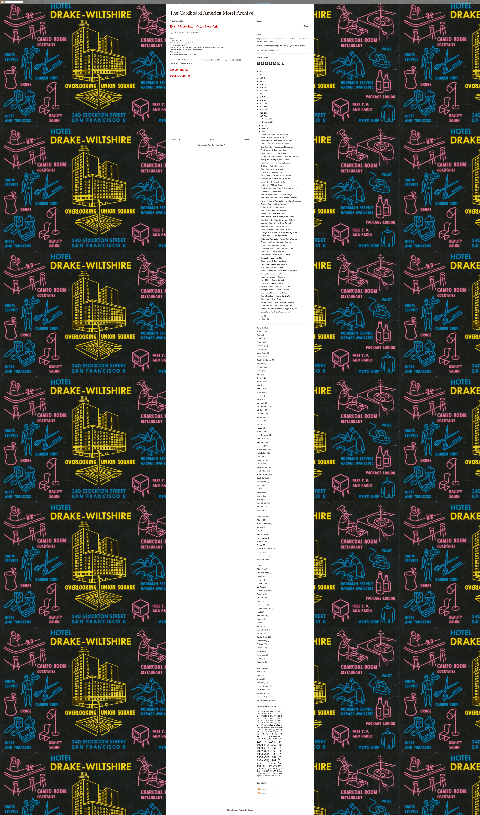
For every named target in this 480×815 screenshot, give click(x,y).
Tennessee (261, 482)
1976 (275, 768)
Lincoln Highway (263, 686)
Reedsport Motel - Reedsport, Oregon (274, 150)
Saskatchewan (262, 556)
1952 (270, 736)
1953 (280, 736)
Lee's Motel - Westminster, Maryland (274, 264)
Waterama (260, 662)
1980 (280, 771)
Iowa (258, 385)
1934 (265, 725)
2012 (262, 107)
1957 (272, 741)
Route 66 (260, 697)
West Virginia (261, 503)
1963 (273, 750)
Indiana (259, 381)
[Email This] (230, 60)
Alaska (259, 335)
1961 (273, 747)
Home (212, 139)
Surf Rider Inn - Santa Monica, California (275, 179)
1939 (272, 727)
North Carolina (262, 449)
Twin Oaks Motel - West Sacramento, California (278, 220)
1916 (278, 716)
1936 (278, 725)
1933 (258, 725)
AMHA (259, 675)
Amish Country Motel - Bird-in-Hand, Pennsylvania (279, 271)
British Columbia (263, 524)
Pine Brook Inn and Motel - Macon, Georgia (276, 195)
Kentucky (260, 392)
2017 (262, 91)
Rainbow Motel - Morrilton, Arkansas (274, 204)
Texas (259, 485)
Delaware (260, 356)
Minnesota (260, 414)
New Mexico (261, 442)
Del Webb (260, 587)
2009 (262, 116)
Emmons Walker (263, 590)
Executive (260, 594)
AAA (177, 63)
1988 (272, 775)
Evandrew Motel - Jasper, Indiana (273, 137)
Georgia (259, 367)
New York (190, 63)
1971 (272, 763)
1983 (274, 773)
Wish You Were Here (264, 700)
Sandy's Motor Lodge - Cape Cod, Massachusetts (279, 188)
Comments (264, 793)
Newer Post (176, 139)
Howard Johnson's (263, 608)
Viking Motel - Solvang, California (273, 252)
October (265, 125)
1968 (260, 760)
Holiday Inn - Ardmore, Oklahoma (273, 277)
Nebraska (260, 428)
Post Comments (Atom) (216, 145)
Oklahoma (260, 460)
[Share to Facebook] (237, 60)
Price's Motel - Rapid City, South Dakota (275, 255)
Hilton (259, 601)
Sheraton (260, 648)
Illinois (259, 378)
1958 (260, 744)
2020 (262, 81)
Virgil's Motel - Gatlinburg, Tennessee (274, 210)
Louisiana (260, 396)
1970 (259, 764)
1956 (259, 742)
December (265, 119)
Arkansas (260, 342)
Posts (262, 789)
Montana (260, 424)
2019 (262, 84)
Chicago (260, 679)
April (263, 316)
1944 (258, 732)
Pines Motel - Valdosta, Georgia (272, 169)
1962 (260, 750)
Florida (259, 364)
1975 (264, 768)
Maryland (260, 403)
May (263, 131)
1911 (272, 713)
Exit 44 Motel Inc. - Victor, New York (274, 236)
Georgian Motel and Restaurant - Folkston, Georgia (279, 156)
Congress (260, 580)
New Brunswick (262, 534)
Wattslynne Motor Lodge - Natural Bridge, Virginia (279, 239)
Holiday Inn (261, 605)
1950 (276, 734)
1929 (271, 723)
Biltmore (260, 576)
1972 (259, 766)
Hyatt (259, 612)
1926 (278, 720)
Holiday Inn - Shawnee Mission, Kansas (275, 163)
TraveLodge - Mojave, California (272, 267)
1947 (278, 732)
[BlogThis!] (233, 60)
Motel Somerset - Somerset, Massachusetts (277, 176)
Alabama (260, 331)
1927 (258, 723)
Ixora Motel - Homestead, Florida (273, 182)
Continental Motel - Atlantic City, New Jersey (277, 248)
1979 (274, 771)
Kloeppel (260, 619)
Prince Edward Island (264, 549)
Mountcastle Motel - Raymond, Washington (276, 293)
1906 (265, 711)
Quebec (259, 552)
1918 (258, 718)
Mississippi (261, 417)
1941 (262, 730)
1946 (272, 732)
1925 (271, 720)
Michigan (260, 410)
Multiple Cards (262, 693)
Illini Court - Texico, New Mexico (272, 166)
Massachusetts (262, 407)
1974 (280, 766)
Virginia (259, 496)
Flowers (183, 63)
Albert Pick (261, 569)
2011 (262, 110)
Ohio (258, 457)
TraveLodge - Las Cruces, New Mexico (275, 274)
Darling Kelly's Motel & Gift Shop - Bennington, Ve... (280, 233)
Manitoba (260, 527)
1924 (265, 720)
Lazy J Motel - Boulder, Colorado (272, 280)
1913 (258, 716)
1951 (259, 736)
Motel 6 (259, 633)
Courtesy (260, 583)
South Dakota (262, 478)
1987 (266, 775)
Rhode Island (261, 471)
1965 (273, 754)
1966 (260, 757)
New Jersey (261, 439)
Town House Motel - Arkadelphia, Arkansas (276, 286)
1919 (265, 718)
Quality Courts (262, 637)
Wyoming (260, 510)
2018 (262, 88)
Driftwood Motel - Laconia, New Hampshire (276, 305)
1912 (278, 713)
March (264, 319)
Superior (260, 651)
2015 (262, 97)
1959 (273, 744)
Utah (258, 489)
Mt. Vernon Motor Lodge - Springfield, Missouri (277, 302)
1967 (273, 757)
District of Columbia (264, 360)
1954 (264, 739)
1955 (275, 739)
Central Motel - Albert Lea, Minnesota (274, 134)
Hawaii (259, 371)
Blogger (250, 810)
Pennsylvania (262, 467)
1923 (258, 720)
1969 (273, 760)
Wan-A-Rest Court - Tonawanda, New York (276, 296)
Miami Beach (261, 690)
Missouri (260, 421)
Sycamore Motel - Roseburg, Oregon (274, 261)
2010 (262, 113)
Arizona (259, 339)
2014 (262, 100)
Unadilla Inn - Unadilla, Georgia (272, 191)
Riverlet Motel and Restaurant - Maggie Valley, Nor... (280, 309)
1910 (265, 714)
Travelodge (261, 655)
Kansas (259, 389)
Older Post (247, 139)
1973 (270, 766)
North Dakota (261, 453)
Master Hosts (262, 630)
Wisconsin (260, 507)
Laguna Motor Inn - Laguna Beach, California (277, 229)
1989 (278, 775)
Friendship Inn (262, 598)
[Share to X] (235, 60)
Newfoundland (262, 538)
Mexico (259, 531)
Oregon (259, 464)
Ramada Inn (261, 641)
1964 (260, 754)
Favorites (260, 683)
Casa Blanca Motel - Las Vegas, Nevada (275, 312)
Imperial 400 (261, 616)
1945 (265, 732)
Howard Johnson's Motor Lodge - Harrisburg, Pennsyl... (281, 201)
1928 (265, 723)
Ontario (259, 545)
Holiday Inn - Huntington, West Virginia (275, 160)
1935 (271, 725)
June (264, 128)
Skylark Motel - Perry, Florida (271, 299)
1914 (265, 716)
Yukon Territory (262, 559)
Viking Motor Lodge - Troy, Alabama (274, 226)
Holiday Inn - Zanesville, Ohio (271, 172)
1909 (258, 713)
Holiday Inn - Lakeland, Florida (272, 283)
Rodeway (260, 644)
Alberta (259, 520)
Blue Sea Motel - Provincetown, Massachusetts (278, 147)
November (265, 122)
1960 (260, 747)
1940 (280, 727)
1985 (260, 775)
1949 (267, 734)
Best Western (262, 573)
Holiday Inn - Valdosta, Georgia (272, 185)
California (260, 346)
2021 (262, 78)
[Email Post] (226, 60)
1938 (266, 727)
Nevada (259, 432)
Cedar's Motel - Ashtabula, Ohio (272, 207)
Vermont (260, 492)
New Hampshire (262, 435)
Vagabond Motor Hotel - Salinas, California (276, 223)
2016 (262, 94)
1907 (272, 711)
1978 (268, 771)
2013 (262, 103)
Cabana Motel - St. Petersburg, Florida (275, 144)
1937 (258, 727)
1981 (261, 773)
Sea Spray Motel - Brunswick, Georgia (275, 290)
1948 (258, 734)
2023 (262, 75)
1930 (278, 723)
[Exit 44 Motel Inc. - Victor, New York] (185, 33)
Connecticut (261, 353)
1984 (280, 773)
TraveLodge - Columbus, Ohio (271, 258)
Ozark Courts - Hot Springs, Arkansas (274, 153)
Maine (259, 399)
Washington (261, 500)
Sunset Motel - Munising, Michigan (273, 245)
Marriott (259, 626)
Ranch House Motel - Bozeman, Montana (276, 242)
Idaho (259, 374)
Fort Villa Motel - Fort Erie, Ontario (273, 214)
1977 (259, 771)
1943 (278, 730)
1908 (278, 711)
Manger (259, 623)
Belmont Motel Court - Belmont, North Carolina (277, 217)
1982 (267, 773)
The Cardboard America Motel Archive (211, 13)
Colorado (260, 349)
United (259, 659)
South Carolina (262, 474)
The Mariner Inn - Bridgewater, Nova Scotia (276, 141)
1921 (272, 718)
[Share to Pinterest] (240, 60)
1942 (270, 730)
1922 (278, 718)
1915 (272, 716)
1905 (258, 711)
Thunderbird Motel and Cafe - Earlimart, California (279, 198)
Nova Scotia (261, 541)
